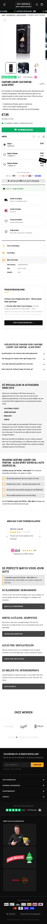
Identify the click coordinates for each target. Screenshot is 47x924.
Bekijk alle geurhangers (13, 606)
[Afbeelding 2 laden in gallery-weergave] (23, 68)
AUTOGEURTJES (10, 15)
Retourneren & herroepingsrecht (30, 914)
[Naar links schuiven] (2, 68)
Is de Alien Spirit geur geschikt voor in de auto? (17, 364)
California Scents (11, 409)
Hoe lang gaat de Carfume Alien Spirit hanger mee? (19, 358)
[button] (4, 4)
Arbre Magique (10, 412)
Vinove (6, 420)
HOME (3, 15)
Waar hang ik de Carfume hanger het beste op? (17, 369)
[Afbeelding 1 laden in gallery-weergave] (11, 68)
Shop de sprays (10, 686)
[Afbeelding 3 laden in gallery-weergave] (36, 68)
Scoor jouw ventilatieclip (14, 659)
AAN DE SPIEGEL (21, 15)
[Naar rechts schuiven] (44, 68)
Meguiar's (8, 416)
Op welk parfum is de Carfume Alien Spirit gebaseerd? (19, 353)
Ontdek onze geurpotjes (13, 634)
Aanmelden (37, 764)
